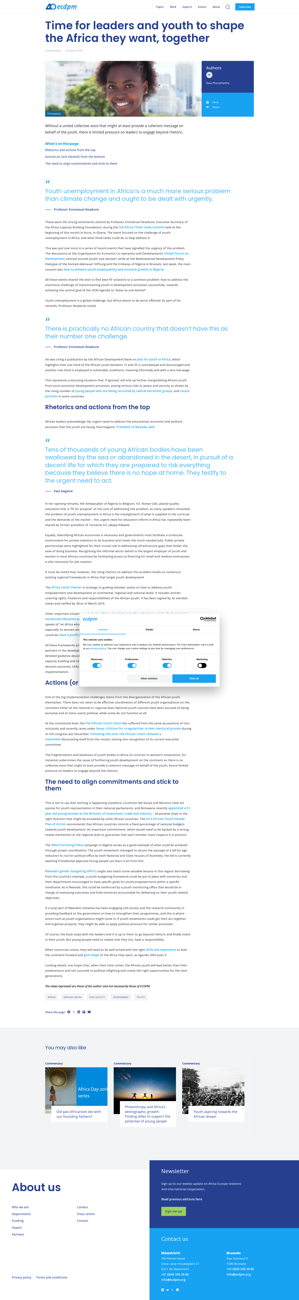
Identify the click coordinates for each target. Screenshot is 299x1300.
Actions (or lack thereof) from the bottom (75, 157)
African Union (72, 997)
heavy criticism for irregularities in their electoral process (138, 728)
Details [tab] (149, 629)
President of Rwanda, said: (135, 427)
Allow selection (149, 678)
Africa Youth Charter (66, 587)
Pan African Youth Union (103, 723)
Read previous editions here (181, 1199)
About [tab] (196, 629)
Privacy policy (21, 1277)
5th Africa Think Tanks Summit (141, 227)
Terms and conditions (51, 1277)
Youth (141, 997)
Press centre (86, 1214)
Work (173, 7)
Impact (17, 1228)
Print (215, 102)
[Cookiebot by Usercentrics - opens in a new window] (202, 619)
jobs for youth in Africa (154, 359)
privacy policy (98, 648)
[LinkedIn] (78, 1012)
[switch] (132, 665)
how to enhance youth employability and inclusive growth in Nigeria (114, 269)
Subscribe (245, 7)
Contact (82, 1221)
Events (202, 7)
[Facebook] (68, 1012)
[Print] (83, 1012)
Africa (51, 997)
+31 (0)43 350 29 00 (175, 1274)
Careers (82, 1207)
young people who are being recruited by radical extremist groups (123, 391)
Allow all (194, 678)
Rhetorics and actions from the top (70, 150)
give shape (91, 955)
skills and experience (161, 950)
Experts (187, 7)
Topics (160, 7)
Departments (21, 1214)
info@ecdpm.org (173, 1280)
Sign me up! (173, 1211)
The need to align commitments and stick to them (81, 164)
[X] (74, 1012)
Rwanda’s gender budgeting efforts (71, 871)
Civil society (97, 997)
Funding (18, 1221)
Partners (18, 1234)
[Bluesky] (167, 1290)
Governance (121, 997)
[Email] (89, 1012)
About (216, 7)
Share (215, 107)
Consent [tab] (102, 629)
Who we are (20, 1207)
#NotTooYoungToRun (67, 845)
